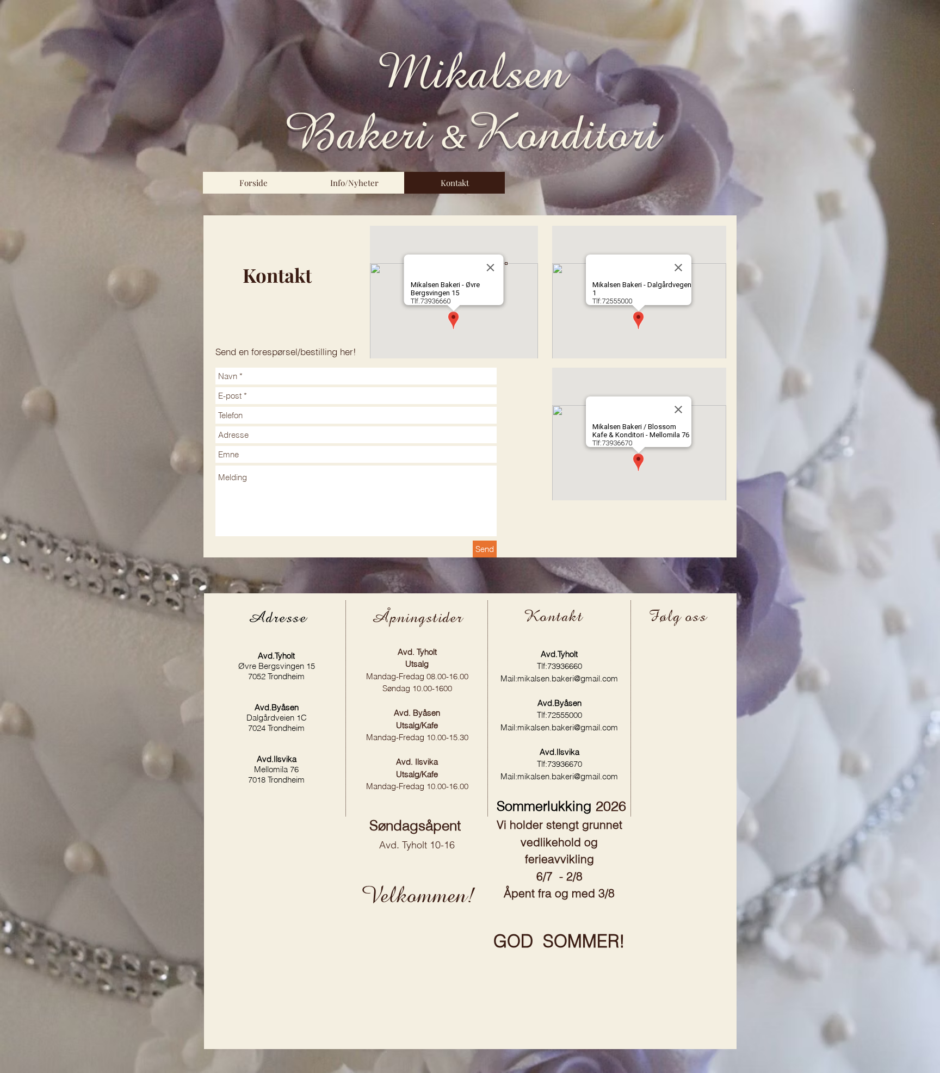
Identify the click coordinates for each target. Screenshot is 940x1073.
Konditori (563, 132)
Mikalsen (471, 71)
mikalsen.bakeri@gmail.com (567, 678)
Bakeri (362, 132)
